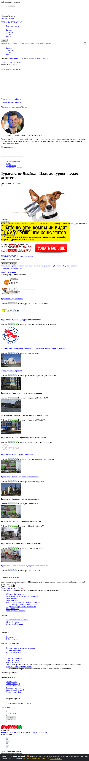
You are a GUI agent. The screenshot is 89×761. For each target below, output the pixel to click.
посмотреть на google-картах (50, 266)
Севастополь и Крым (14, 692)
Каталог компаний (13, 162)
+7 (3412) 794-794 (8, 732)
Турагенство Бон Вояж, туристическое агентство (21, 543)
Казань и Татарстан (13, 686)
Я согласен (56, 758)
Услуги (8, 164)
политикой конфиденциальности (36, 758)
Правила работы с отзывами (21, 703)
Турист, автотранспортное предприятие (21, 605)
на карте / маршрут (9, 263)
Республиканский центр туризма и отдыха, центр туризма (25, 415)
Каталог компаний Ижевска (17, 620)
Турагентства (11, 166)
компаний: (16, 58)
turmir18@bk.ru (13, 256)
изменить (7, 18)
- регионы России (11, 99)
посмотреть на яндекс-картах (26, 266)
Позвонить (5, 268)
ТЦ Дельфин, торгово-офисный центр (21, 607)
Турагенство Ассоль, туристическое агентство (20, 477)
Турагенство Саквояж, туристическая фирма (20, 499)
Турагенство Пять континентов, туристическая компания (25, 566)
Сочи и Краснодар (13, 684)
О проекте (10, 637)
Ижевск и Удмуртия (13, 26)
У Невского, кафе (12, 609)
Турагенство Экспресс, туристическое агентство (21, 521)
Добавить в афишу (13, 662)
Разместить (10, 32)
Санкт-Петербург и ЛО (15, 690)
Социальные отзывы (12, 588)
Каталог (9, 30)
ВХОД (3, 62)
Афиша (8, 36)
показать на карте (8, 266)
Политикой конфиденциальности (19, 667)
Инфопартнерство (13, 639)
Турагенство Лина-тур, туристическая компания (21, 393)
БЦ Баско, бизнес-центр (15, 594)
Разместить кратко (13, 660)
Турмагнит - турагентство (12, 299)
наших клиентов (11, 102)
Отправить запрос (18, 268)
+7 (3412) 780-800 (8, 235)
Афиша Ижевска (12, 622)
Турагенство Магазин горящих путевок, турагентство (23, 437)
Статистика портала (13, 650)
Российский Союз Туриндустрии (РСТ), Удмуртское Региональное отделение (33, 348)
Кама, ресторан (12, 600)
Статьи (8, 34)
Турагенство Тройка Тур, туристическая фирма (21, 320)
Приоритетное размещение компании (20, 648)
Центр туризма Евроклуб (11, 371)
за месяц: (41, 58)
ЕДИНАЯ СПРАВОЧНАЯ (11, 22)
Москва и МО (11, 682)
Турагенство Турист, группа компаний (17, 454)
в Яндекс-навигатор (70, 266)
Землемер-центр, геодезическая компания (22, 596)
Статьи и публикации (14, 624)
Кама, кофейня (11, 598)
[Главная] (6, 159)
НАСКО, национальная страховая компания (23, 602)
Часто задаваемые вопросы (16, 652)
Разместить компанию (14, 658)
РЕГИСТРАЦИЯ (14, 62)
